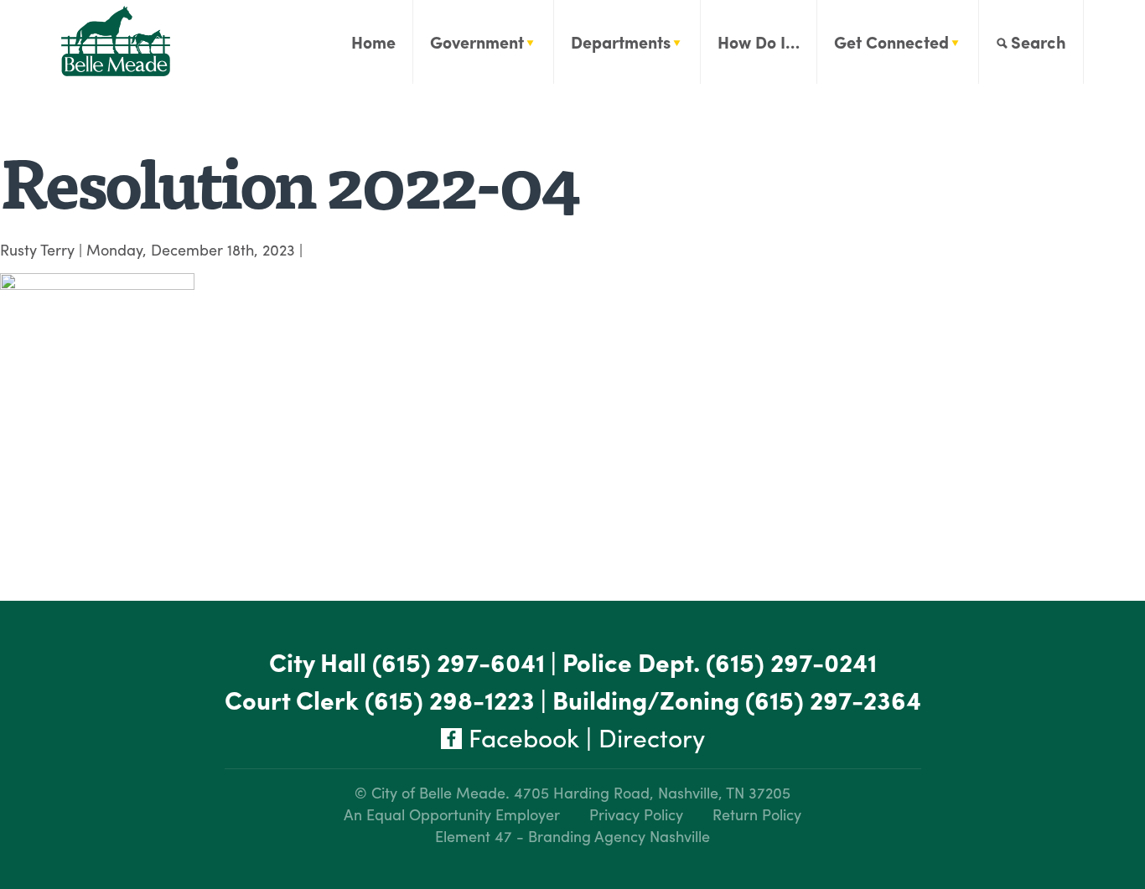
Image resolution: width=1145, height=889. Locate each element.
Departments (621, 41)
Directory (651, 737)
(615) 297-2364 (833, 699)
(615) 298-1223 (450, 699)
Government (477, 41)
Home (373, 41)
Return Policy (756, 814)
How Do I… (759, 41)
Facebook (520, 737)
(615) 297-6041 (458, 661)
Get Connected (891, 41)
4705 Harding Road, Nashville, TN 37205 (652, 792)
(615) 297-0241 (791, 661)
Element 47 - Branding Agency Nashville (572, 835)
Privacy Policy (636, 814)
